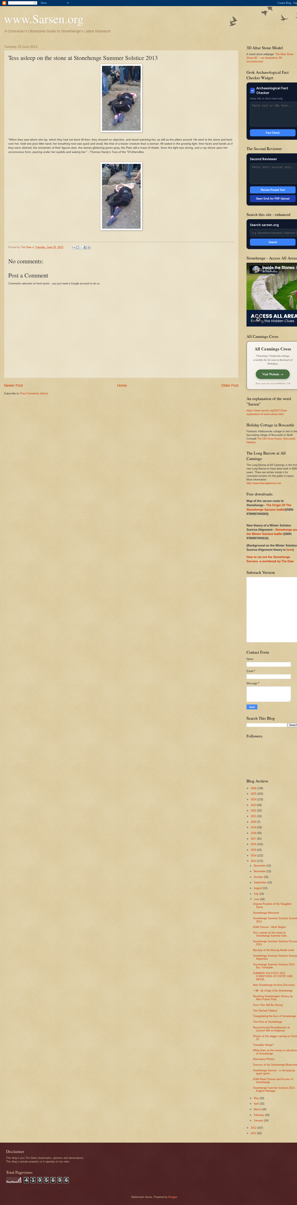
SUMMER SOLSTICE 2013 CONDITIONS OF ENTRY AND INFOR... (273, 976)
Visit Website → (272, 374)
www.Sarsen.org (44, 19)
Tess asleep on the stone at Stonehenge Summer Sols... (271, 934)
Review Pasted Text (273, 189)
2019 (254, 827)
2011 (254, 1133)
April (257, 1103)
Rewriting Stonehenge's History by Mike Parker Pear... (273, 998)
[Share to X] (81, 247)
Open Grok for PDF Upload (273, 198)
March (258, 1109)
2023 (254, 805)
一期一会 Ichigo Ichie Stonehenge (273, 990)
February (259, 1114)
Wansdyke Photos (263, 1059)
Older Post (229, 385)
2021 (254, 816)
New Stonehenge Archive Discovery (274, 984)
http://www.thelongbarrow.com (263, 483)
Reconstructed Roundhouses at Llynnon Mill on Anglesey (271, 1029)
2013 (254, 860)
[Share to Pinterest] (89, 247)
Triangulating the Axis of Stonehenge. (275, 1016)
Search (273, 242)
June (257, 899)
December (260, 865)
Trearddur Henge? (263, 1044)
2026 (254, 788)
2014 (254, 855)
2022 (254, 810)
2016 (254, 844)
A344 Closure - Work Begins (269, 927)
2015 (254, 849)
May (257, 1098)
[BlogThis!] (78, 247)
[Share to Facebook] (85, 247)
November (260, 871)
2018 (254, 833)
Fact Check (273, 132)
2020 (254, 821)
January (259, 1120)
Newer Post (13, 385)
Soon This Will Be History (268, 1004)
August (258, 888)
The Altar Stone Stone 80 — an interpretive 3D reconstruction (269, 58)
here (289, 549)
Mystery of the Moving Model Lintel (273, 950)
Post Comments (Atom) (34, 393)
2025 (254, 793)
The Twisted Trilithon (265, 1010)
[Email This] (74, 247)
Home (122, 385)
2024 (254, 799)
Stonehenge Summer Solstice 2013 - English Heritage (274, 1089)
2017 (254, 838)
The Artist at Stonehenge (267, 1021)
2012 (254, 1127)
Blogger (172, 1197)
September (260, 882)
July (256, 893)
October (259, 876)
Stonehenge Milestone (266, 912)
